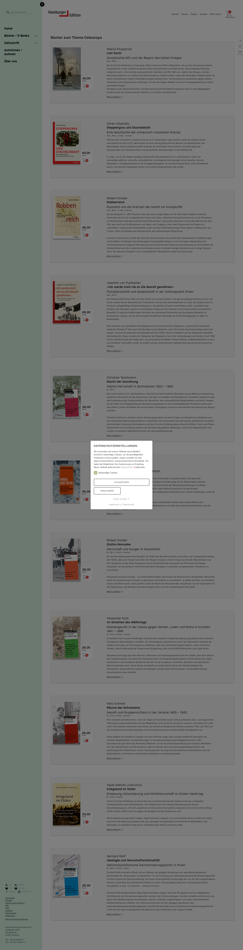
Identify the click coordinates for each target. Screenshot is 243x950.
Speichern (107, 491)
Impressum (114, 504)
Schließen (121, 482)
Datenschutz (126, 467)
